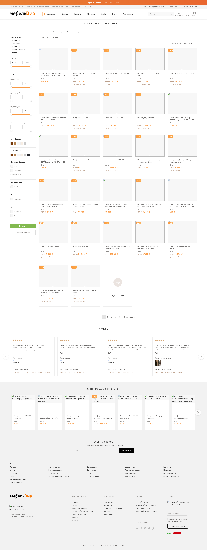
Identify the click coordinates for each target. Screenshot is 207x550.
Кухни (114, 14)
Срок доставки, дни (18, 123)
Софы (12, 476)
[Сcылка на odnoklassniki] (141, 528)
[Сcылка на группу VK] (137, 528)
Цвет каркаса (15, 150)
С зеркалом (54, 37)
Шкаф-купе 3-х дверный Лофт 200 (73, 372)
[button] (52, 69)
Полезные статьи (77, 7)
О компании (31, 7)
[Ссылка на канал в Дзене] (149, 528)
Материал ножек (17, 195)
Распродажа (128, 14)
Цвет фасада (15, 139)
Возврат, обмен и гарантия (82, 511)
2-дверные (16, 40)
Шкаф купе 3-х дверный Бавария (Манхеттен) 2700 (32, 372)
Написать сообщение (177, 526)
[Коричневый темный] (11, 143)
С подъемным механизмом (58, 476)
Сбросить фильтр (23, 232)
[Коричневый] (15, 143)
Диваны (65, 14)
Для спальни (130, 476)
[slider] (11, 66)
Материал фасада (17, 162)
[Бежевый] (21, 143)
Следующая (129, 317)
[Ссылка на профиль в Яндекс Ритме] (153, 528)
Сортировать (188, 43)
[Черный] (28, 155)
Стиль (12, 207)
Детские (90, 473)
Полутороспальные (55, 470)
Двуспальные (53, 473)
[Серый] (25, 143)
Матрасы (91, 14)
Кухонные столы (169, 473)
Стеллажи (15, 53)
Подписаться (126, 451)
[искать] (172, 13)
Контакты (88, 7)
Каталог (75, 502)
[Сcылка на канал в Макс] (145, 528)
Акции (67, 7)
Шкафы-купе (16, 37)
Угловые (13, 470)
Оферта (75, 517)
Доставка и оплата (43, 7)
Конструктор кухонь (171, 476)
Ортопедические (16, 482)
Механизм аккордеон (18, 479)
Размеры (14, 74)
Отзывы (75, 520)
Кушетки (13, 473)
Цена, (14, 58)
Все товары (51, 14)
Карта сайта (108, 514)
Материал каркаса (17, 182)
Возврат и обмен (57, 7)
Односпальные (54, 467)
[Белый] (18, 143)
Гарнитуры (167, 467)
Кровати (77, 14)
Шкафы (103, 14)
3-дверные (16, 43)
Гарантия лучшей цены (113, 508)
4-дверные (16, 46)
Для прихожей (130, 473)
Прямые (13, 467)
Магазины (108, 505)
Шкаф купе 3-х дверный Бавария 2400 (169, 372)
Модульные (167, 470)
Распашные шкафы (18, 49)
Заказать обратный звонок (154, 7)
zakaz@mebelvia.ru (143, 508)
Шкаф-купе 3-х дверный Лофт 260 (120, 372)
